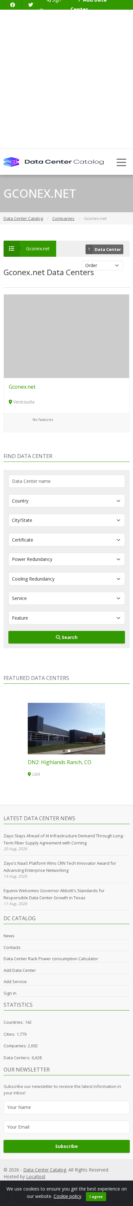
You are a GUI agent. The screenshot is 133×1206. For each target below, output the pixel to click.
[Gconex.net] (66, 336)
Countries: (14, 1022)
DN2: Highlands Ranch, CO (59, 762)
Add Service (15, 981)
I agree (96, 1196)
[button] (64, 751)
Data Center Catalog (44, 1170)
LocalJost (36, 1176)
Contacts (12, 947)
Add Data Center (20, 970)
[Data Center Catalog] (54, 161)
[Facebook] (12, 5)
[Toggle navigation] (121, 162)
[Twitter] (30, 5)
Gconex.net (22, 386)
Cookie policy (67, 1196)
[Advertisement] (66, 79)
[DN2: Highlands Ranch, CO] (66, 728)
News (9, 936)
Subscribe (66, 1146)
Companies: (16, 1046)
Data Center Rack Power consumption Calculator (51, 959)
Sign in (10, 993)
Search (68, 637)
